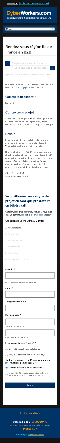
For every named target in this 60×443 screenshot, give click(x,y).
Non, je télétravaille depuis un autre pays (26, 355)
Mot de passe (13, 315)
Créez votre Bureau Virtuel (34, 3)
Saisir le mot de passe (15, 326)
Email (9, 288)
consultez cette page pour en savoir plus (24, 87)
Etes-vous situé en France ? (20, 343)
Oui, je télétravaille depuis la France (24, 349)
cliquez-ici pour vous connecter (36, 214)
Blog (22, 413)
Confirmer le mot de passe (17, 337)
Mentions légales (33, 413)
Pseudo (10, 269)
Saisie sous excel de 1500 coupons (31, 67)
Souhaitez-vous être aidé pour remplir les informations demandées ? (27, 361)
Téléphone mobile (15, 301)
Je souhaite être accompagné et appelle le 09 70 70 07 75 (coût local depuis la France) (29, 374)
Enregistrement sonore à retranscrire (29, 63)
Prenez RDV (30, 428)
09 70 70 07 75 (39, 421)
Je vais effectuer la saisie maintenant (26, 367)
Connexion (12, 3)
